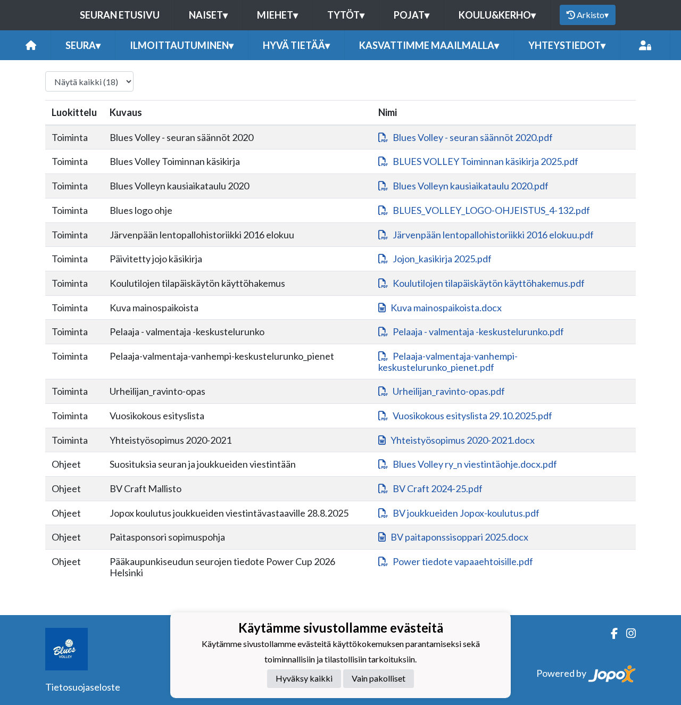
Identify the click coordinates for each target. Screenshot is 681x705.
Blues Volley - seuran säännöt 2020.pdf (473, 137)
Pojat (411, 15)
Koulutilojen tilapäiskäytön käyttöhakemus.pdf (489, 283)
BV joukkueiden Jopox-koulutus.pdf (466, 513)
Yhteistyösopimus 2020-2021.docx (463, 440)
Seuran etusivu (120, 15)
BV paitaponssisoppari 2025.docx (459, 537)
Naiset (208, 15)
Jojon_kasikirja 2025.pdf (442, 258)
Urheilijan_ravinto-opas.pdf (449, 391)
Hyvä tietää (296, 45)
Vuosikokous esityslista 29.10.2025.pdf (472, 415)
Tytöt (345, 15)
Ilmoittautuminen (182, 45)
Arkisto (593, 15)
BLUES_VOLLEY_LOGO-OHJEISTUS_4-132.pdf (491, 210)
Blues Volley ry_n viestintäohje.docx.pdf (475, 464)
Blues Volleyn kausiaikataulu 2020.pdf (471, 186)
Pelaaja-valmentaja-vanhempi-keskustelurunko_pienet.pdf (448, 361)
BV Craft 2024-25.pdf (438, 488)
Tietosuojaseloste (82, 687)
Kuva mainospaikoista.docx (446, 307)
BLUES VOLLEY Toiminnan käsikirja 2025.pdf (485, 161)
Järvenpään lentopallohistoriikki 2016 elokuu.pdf (493, 234)
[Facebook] (610, 633)
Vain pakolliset (378, 678)
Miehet (277, 15)
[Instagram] (627, 633)
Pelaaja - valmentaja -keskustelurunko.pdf (478, 331)
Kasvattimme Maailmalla (429, 45)
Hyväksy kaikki (304, 678)
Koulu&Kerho (497, 15)
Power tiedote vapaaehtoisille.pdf (463, 561)
